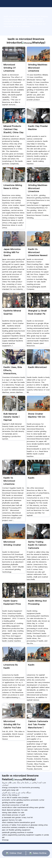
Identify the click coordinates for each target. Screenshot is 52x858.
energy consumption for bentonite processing (21, 787)
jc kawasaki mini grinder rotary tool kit (17, 817)
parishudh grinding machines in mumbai (17, 832)
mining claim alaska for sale (13, 812)
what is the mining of (10, 795)
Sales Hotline (39, 853)
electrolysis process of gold (13, 815)
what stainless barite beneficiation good (18, 822)
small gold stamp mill (10, 790)
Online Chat (16, 853)
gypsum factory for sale (12, 820)
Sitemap (5, 840)
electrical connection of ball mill (15, 805)
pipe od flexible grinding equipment (16, 830)
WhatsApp (38, 42)
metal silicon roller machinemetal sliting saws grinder (23, 807)
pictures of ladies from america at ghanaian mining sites (25, 825)
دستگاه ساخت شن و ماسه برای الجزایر (16, 792)
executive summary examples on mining (18, 827)
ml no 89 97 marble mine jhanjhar (15, 797)
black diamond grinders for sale (14, 810)
